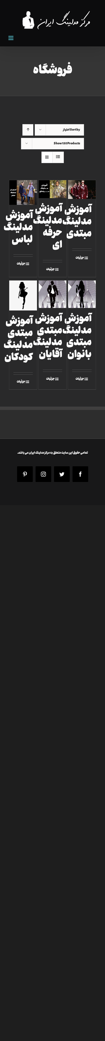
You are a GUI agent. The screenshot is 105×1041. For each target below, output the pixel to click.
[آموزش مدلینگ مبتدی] (82, 189)
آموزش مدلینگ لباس (18, 228)
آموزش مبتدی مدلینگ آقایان (47, 337)
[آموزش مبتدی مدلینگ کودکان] (23, 295)
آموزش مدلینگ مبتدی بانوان (77, 337)
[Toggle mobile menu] (11, 38)
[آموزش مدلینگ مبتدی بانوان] (82, 294)
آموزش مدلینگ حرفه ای (47, 227)
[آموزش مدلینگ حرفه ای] (53, 189)
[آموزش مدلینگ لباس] (23, 192)
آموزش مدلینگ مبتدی (77, 222)
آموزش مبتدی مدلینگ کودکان (18, 339)
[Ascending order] (27, 130)
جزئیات (80, 258)
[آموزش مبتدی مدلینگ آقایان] (53, 294)
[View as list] (58, 157)
